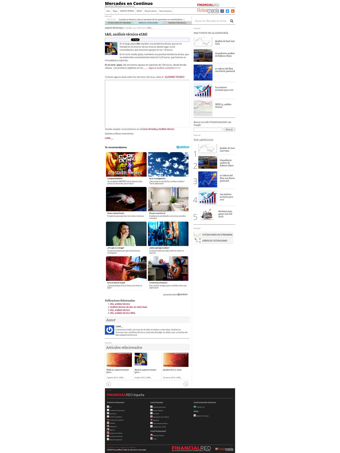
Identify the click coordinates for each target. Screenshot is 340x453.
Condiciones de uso (114, 447)
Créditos (112, 423)
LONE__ (149, 28)
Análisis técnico (112, 27)
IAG (121, 27)
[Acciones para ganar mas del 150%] (207, 215)
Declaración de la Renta (160, 417)
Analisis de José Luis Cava (225, 42)
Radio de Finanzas (202, 416)
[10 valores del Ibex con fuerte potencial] (203, 73)
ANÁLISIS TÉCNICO (127, 11)
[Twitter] (227, 11)
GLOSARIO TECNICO (174, 76)
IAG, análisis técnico (120, 303)
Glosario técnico (151, 11)
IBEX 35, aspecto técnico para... (117, 371)
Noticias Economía (158, 407)
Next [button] (186, 385)
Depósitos (112, 414)
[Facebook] (222, 11)
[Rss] (233, 11)
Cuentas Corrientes (115, 436)
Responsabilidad (129, 447)
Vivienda (155, 414)
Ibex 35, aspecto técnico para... (145, 371)
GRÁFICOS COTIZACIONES (148, 23)
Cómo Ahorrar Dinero (160, 423)
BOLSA (139, 11)
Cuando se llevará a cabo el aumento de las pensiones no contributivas (150, 19)
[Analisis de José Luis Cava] (203, 41)
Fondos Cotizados (115, 417)
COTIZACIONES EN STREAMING (119, 23)
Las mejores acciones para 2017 (224, 88)
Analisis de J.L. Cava (172, 369)
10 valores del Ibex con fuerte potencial (225, 70)
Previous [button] (108, 385)
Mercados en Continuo (129, 3)
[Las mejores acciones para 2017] (203, 90)
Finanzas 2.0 (200, 407)
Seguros (112, 430)
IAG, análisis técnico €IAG (122, 312)
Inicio (108, 11)
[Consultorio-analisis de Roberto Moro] (203, 55)
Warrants (155, 420)
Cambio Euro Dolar (159, 427)
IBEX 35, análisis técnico (223, 105)
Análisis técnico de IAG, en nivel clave (128, 306)
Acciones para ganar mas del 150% (225, 213)
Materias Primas (158, 436)
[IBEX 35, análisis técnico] (203, 108)
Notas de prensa (165, 11)
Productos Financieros (117, 410)
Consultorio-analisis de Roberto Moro (225, 54)
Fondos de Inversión (116, 420)
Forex (154, 439)
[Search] (232, 21)
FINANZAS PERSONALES (177, 23)
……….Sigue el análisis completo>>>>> (161, 67)
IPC (110, 407)
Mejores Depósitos (115, 440)
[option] (119, 366)
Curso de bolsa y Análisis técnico (158, 129)
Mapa (115, 11)
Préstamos (113, 426)
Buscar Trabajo (157, 410)
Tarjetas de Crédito (115, 433)
